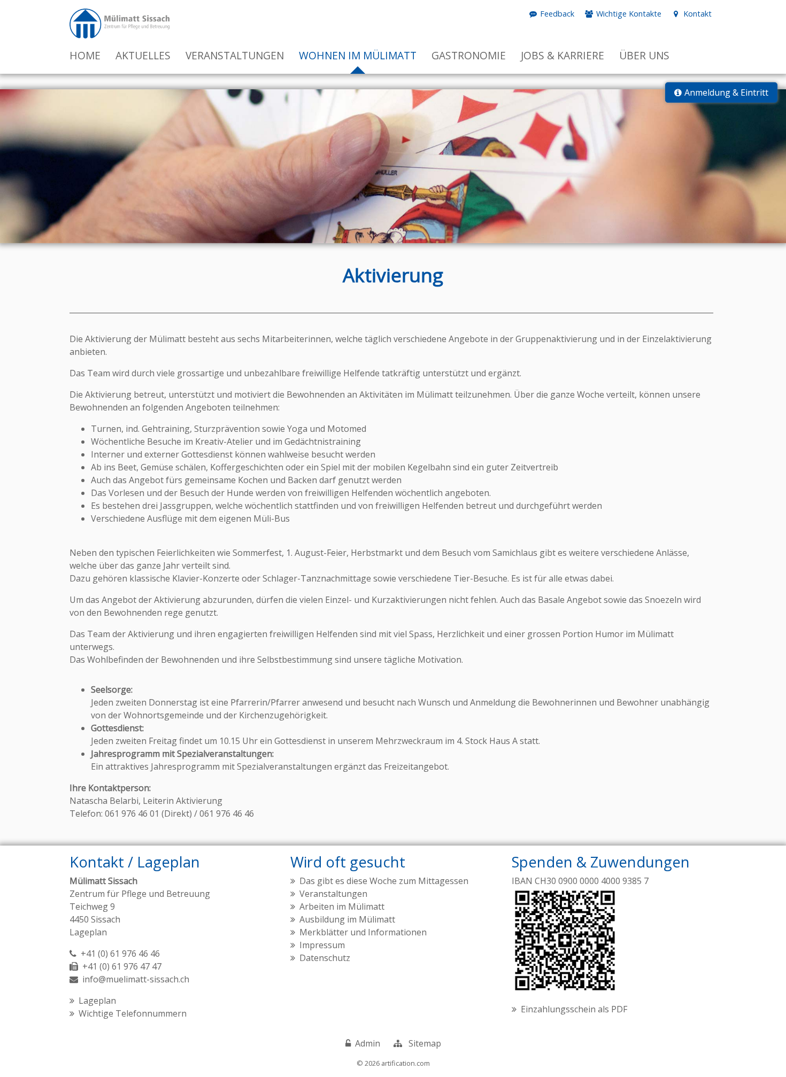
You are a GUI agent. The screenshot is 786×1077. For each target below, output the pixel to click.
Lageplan (88, 932)
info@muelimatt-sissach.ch (135, 979)
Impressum (322, 945)
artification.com (405, 1063)
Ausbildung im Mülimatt (347, 919)
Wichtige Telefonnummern (133, 1013)
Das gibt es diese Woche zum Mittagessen (383, 881)
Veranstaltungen (333, 894)
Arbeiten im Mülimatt (341, 906)
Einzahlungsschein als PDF (574, 1009)
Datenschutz (324, 958)
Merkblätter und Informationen (363, 932)
